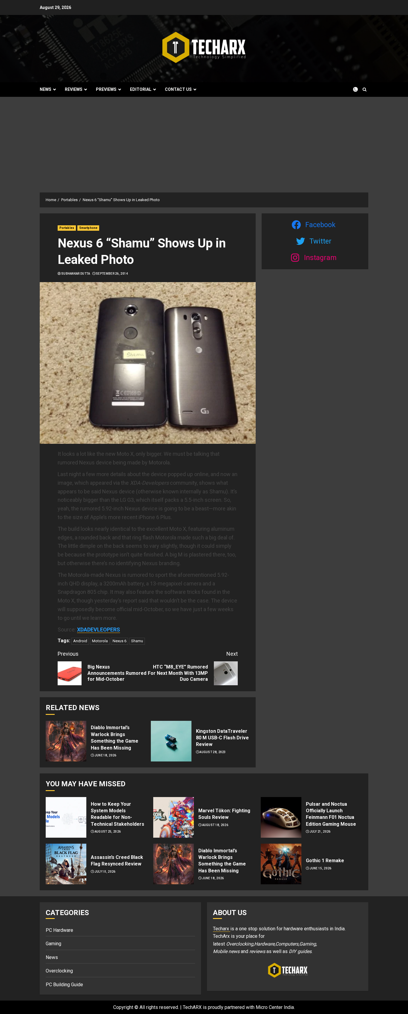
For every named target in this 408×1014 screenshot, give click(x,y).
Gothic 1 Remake (325, 860)
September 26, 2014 (112, 273)
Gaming (53, 943)
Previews (106, 89)
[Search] (364, 89)
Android (80, 641)
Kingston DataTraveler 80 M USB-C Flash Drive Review (222, 737)
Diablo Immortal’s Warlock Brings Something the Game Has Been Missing (114, 737)
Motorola (100, 641)
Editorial (140, 89)
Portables (66, 228)
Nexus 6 (119, 641)
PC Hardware (59, 930)
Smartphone (88, 228)
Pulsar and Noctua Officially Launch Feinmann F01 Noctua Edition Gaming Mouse (331, 814)
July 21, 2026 (320, 831)
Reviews (73, 89)
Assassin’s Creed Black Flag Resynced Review (117, 860)
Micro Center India (275, 1007)
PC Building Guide (64, 984)
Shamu (137, 641)
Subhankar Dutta (75, 273)
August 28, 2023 (213, 752)
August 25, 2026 (108, 831)
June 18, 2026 (105, 755)
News (45, 89)
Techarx (221, 929)
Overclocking (59, 971)
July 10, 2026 (105, 871)
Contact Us (178, 89)
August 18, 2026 (215, 825)
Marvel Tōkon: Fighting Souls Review (224, 814)
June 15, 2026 (321, 868)
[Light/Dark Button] (352, 89)
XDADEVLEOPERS (98, 629)
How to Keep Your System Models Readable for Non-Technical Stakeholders (117, 814)
